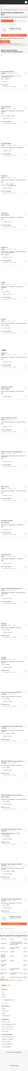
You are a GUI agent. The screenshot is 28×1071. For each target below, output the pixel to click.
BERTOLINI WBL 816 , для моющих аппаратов (13, 795)
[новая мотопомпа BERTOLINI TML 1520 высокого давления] (14, 752)
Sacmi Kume (4, 213)
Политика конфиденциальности (9, 1024)
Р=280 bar (3, 657)
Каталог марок (5, 1031)
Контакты (4, 996)
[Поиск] (26, 6)
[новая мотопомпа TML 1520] (14, 614)
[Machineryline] (1, 10)
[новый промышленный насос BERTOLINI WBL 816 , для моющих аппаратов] (14, 785)
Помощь (4, 994)
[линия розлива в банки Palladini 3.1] (14, 343)
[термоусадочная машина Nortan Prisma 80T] (14, 97)
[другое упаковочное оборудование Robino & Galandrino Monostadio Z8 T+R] (14, 579)
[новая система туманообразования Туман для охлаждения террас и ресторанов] (14, 819)
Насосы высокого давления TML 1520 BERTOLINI (14, 692)
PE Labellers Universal (7, 520)
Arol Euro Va (4, 175)
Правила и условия (6, 1021)
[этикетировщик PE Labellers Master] (14, 134)
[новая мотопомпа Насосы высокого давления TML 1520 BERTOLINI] (14, 683)
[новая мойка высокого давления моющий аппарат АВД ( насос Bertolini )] (14, 854)
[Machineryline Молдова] (9, 2)
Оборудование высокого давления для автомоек (14, 726)
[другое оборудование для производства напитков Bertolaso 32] (14, 238)
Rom (3, 1003)
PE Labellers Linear (6, 554)
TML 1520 (3, 623)
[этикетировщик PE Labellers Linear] (14, 545)
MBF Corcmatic (5, 486)
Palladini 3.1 (4, 353)
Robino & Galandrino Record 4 (9, 417)
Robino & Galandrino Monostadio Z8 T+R (11, 588)
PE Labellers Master (6, 143)
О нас (3, 992)
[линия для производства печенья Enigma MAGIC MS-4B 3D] (14, 62)
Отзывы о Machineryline (7, 1028)
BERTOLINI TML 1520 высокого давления (12, 761)
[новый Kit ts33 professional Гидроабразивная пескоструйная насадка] (14, 889)
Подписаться (5, 41)
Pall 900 (3, 282)
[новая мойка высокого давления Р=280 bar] (14, 648)
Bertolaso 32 (4, 247)
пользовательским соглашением (19, 44)
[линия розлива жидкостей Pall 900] (14, 273)
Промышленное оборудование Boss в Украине (11, 980)
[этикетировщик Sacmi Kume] (14, 203)
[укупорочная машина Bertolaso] (14, 310)
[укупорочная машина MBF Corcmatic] (14, 477)
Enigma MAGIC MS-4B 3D (7, 71)
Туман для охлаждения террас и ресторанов (13, 829)
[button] (26, 2)
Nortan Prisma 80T (6, 106)
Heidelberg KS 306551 (6, 387)
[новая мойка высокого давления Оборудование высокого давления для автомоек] (14, 717)
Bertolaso (3, 319)
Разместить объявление (14, 35)
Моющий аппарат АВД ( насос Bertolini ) (11, 864)
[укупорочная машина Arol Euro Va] (14, 166)
